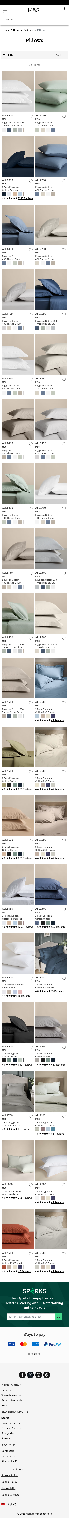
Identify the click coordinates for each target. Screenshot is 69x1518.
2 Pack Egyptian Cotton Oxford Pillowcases (10, 781)
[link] (3, 1504)
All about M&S (9, 1461)
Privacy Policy (9, 1475)
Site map (6, 1438)
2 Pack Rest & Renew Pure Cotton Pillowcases (13, 987)
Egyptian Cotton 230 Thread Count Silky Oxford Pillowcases (13, 125)
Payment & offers (11, 1428)
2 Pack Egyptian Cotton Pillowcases (12, 189)
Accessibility (8, 1488)
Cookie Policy (9, 1481)
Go (58, 1316)
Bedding (28, 30)
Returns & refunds (11, 1400)
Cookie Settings (10, 1494)
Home (6, 30)
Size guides (7, 1433)
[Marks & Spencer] (33, 11)
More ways (33, 1354)
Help (4, 1405)
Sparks (5, 1417)
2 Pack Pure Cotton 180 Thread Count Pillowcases (12, 1194)
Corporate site (9, 1456)
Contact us (7, 1450)
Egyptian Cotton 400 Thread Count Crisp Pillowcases (44, 125)
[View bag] (62, 8)
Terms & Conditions (12, 1469)
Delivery (6, 1390)
